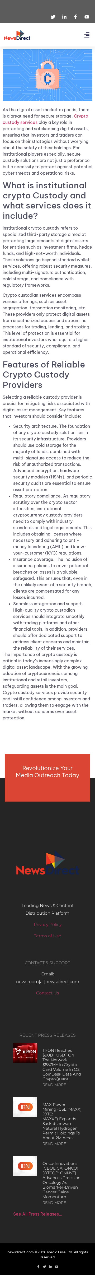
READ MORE (54, 1084)
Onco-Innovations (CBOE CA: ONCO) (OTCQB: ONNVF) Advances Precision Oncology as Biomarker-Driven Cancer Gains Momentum (61, 1180)
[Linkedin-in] (50, 1266)
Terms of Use (47, 935)
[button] (86, 35)
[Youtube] (56, 1266)
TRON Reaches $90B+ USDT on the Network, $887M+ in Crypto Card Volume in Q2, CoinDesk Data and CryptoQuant (61, 1064)
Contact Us (47, 992)
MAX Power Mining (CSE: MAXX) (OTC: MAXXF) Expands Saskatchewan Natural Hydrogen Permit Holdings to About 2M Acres (62, 1121)
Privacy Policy (47, 924)
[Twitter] (44, 1266)
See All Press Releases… (37, 1214)
